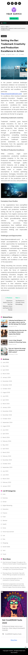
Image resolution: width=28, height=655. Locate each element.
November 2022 (7, 460)
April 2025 (6, 400)
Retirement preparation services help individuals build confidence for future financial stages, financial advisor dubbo (14, 585)
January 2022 (6, 486)
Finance (5, 513)
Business (5, 498)
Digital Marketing (7, 505)
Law (4, 535)
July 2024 (5, 430)
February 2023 (7, 456)
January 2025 (7, 407)
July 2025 (5, 396)
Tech (4, 550)
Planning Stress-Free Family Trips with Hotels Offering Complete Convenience (14, 574)
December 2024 (7, 411)
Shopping (5, 543)
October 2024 (7, 418)
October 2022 (7, 463)
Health (4, 524)
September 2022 (7, 467)
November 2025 (7, 385)
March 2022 (6, 478)
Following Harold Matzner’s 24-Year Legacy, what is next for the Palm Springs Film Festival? (17, 322)
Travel (4, 554)
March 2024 (6, 437)
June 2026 (6, 362)
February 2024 (7, 441)
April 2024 (6, 433)
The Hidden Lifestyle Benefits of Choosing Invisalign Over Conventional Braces (14, 568)
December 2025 (7, 381)
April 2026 (6, 370)
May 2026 (5, 366)
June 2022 (6, 475)
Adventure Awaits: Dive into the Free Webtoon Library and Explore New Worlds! (18, 332)
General (4, 36)
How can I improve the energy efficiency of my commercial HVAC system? (17, 350)
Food (4, 516)
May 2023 (5, 445)
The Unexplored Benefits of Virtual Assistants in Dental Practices (12, 579)
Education (5, 509)
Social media (6, 546)
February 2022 (7, 482)
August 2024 (6, 426)
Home (4, 528)
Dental (4, 501)
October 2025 (7, 388)
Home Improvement (8, 531)
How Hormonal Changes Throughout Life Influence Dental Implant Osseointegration (15, 563)
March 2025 (6, 403)
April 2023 (6, 448)
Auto (4, 494)
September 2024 (7, 422)
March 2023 (6, 452)
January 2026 (7, 377)
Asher (3, 54)
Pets (4, 539)
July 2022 (5, 471)
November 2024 (7, 415)
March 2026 (6, 373)
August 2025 (6, 392)
